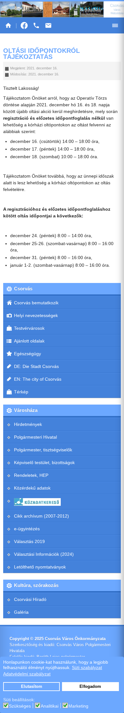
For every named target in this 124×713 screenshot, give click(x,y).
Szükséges (20, 706)
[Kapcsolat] (48, 25)
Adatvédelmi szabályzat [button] (27, 673)
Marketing (78, 706)
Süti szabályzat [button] (87, 667)
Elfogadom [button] (90, 686)
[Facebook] (24, 25)
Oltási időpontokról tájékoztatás (41, 53)
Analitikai (50, 706)
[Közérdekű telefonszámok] (36, 25)
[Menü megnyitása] (115, 25)
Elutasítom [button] (31, 686)
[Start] (8, 25)
